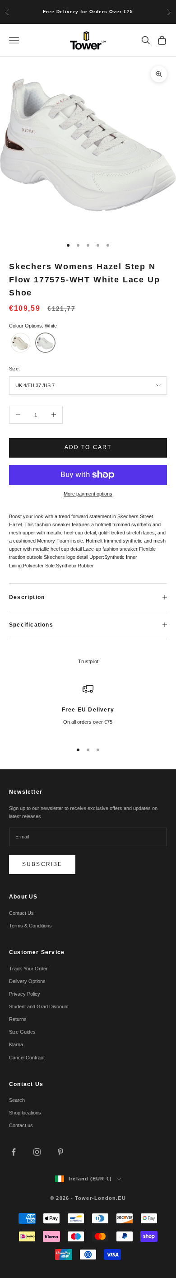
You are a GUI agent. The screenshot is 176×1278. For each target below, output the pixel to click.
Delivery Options (27, 981)
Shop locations (25, 1112)
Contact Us (21, 913)
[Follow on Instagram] (37, 1151)
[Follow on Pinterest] (60, 1151)
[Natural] (20, 342)
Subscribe (42, 864)
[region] (88, 709)
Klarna (16, 1044)
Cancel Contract (27, 1057)
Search (17, 1100)
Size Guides (22, 1032)
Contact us (21, 1125)
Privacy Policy (24, 994)
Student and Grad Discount (39, 1006)
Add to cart (88, 447)
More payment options (88, 493)
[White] (45, 342)
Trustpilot (88, 661)
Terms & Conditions (30, 925)
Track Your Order (28, 968)
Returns (18, 1019)
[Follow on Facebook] (13, 1151)
